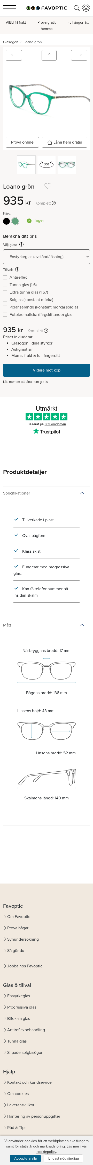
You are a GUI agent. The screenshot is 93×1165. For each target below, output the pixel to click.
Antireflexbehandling (26, 1030)
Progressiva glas (21, 1007)
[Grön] (15, 221)
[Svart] (6, 221)
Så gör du (15, 951)
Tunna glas (17, 1041)
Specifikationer (16, 493)
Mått (7, 625)
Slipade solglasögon (25, 1052)
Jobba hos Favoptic (24, 966)
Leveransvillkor (20, 1105)
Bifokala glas (18, 1018)
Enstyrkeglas (18, 996)
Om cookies (18, 1094)
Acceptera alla (25, 1158)
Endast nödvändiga (63, 1158)
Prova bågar (17, 928)
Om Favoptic (18, 917)
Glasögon (10, 42)
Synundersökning (23, 939)
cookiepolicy (46, 1151)
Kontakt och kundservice (29, 1082)
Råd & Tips (16, 1128)
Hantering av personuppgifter (33, 1116)
